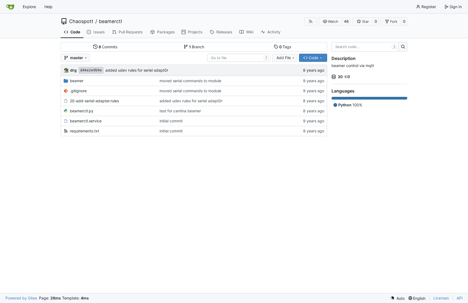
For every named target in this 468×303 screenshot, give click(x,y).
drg (73, 70)
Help (48, 6)
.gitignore (78, 90)
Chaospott (81, 21)
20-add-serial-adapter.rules (94, 100)
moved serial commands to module (190, 80)
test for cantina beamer (180, 111)
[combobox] (238, 58)
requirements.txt (84, 131)
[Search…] (402, 47)
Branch (196, 46)
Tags (285, 46)
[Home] (10, 7)
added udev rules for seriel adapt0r (136, 70)
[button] (330, 21)
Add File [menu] (284, 57)
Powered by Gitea (21, 298)
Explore (29, 6)
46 (346, 21)
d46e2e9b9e (91, 70)
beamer (76, 80)
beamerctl (110, 21)
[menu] (397, 298)
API (460, 298)
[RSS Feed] (310, 21)
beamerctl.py (81, 111)
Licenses (441, 298)
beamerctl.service (86, 121)
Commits (108, 46)
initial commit (171, 121)
